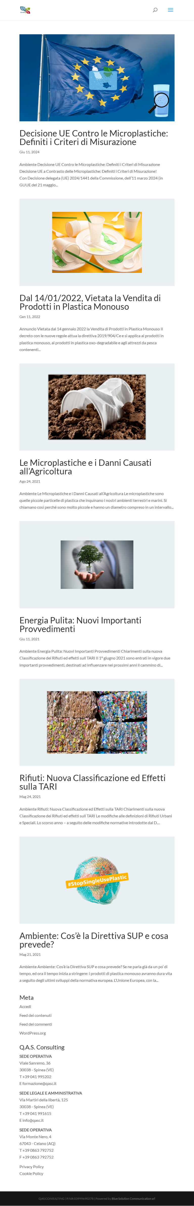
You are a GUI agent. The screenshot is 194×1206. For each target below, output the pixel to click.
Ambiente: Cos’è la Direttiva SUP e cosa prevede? (93, 939)
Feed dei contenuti (35, 1015)
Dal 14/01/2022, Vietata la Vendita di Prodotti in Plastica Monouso (90, 302)
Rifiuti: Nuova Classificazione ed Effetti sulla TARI (92, 781)
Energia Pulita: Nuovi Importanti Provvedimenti (80, 624)
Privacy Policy (31, 1166)
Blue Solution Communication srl (133, 1198)
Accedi (25, 1006)
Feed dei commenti (35, 1024)
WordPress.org (32, 1032)
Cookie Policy (31, 1173)
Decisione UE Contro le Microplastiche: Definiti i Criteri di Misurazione (93, 137)
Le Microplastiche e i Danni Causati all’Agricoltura (85, 466)
